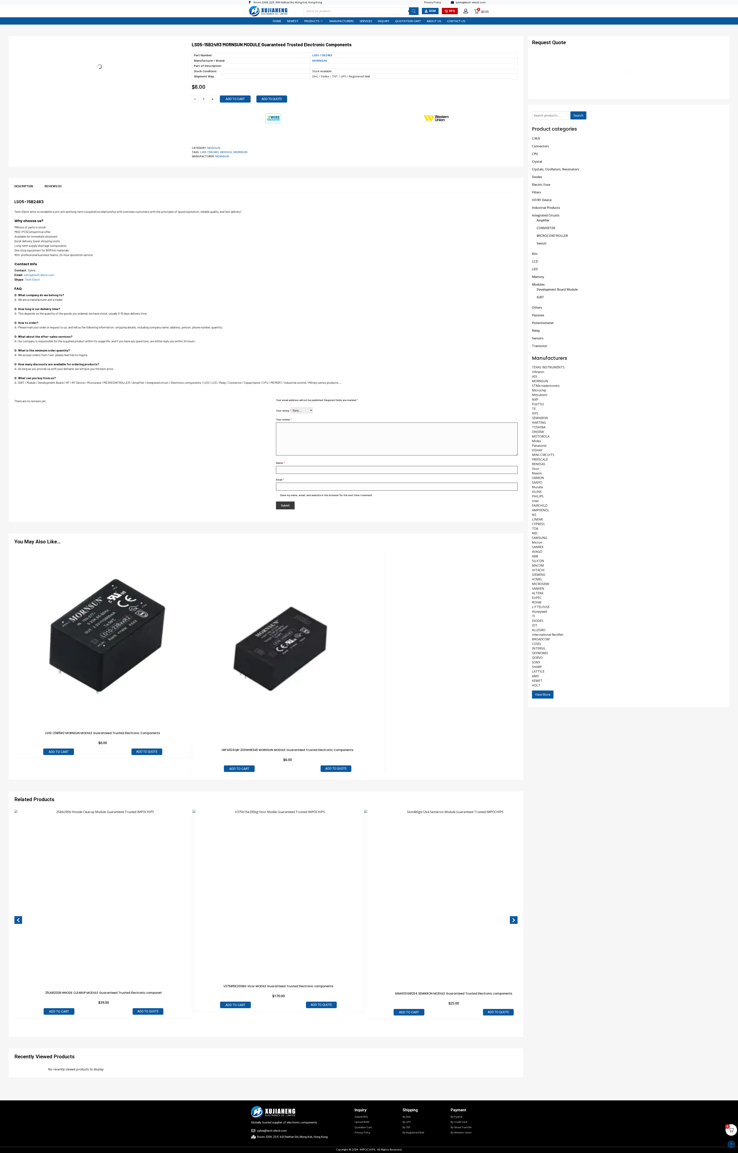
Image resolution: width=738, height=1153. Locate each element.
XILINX (537, 492)
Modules (213, 148)
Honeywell (539, 611)
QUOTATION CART (408, 21)
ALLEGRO (538, 630)
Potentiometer (543, 323)
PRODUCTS (311, 21)
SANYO (537, 482)
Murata (537, 487)
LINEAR (537, 519)
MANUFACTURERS (341, 21)
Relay (536, 330)
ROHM (536, 602)
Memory (538, 277)
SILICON (538, 561)
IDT (534, 625)
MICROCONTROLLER (552, 236)
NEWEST (292, 21)
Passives (538, 315)
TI (533, 616)
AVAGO (537, 552)
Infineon (538, 372)
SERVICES (366, 21)
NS (534, 515)
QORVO (537, 658)
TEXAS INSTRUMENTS (548, 367)
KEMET (537, 681)
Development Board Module (557, 289)
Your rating (283, 410)
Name (280, 462)
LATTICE (538, 671)
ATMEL (537, 579)
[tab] (29, 188)
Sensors (538, 338)
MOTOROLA (540, 436)
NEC (535, 533)
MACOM (538, 565)
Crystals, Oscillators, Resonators (555, 169)
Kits (535, 254)
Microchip (539, 390)
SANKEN (538, 588)
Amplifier (543, 220)
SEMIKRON (540, 418)
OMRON (538, 478)
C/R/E (536, 138)
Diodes (537, 177)
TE (534, 409)
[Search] (414, 11)
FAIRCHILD (540, 505)
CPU (535, 154)
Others (537, 307)
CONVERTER (546, 228)
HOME (277, 21)
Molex (536, 441)
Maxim (537, 473)
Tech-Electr (32, 279)
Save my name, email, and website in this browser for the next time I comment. (326, 495)
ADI (534, 376)
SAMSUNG (539, 538)
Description (23, 186)
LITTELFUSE (541, 607)
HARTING (539, 422)
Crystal (537, 161)
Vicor (535, 469)
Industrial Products (546, 208)
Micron (537, 542)
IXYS (535, 413)
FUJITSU (538, 404)
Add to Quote (146, 751)
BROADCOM (541, 639)
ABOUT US (434, 21)
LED (535, 269)
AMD (535, 676)
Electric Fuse (541, 184)
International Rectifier (547, 634)
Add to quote (272, 99)
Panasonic (539, 445)
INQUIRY (383, 21)
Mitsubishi (539, 395)
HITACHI (538, 570)
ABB (535, 556)
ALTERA (537, 593)
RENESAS (538, 464)
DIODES (537, 621)
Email (280, 479)
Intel (535, 501)
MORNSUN (319, 60)
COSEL (536, 644)
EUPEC (537, 598)
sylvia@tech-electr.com (39, 275)
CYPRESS (538, 524)
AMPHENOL (540, 510)
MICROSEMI (540, 584)
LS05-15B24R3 (209, 152)
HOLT (536, 685)
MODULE (226, 152)
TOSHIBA (538, 427)
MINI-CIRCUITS (543, 455)
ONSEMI (538, 432)
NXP (535, 399)
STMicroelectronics (546, 386)
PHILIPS (538, 496)
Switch (541, 243)
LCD (535, 261)
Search (578, 115)
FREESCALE (540, 459)
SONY (536, 662)
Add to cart (235, 99)
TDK (535, 528)
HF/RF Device (542, 200)
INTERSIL (539, 648)
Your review (284, 419)
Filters (536, 192)
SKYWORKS (540, 653)
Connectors (540, 146)
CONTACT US (456, 21)
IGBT (540, 297)
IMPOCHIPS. (368, 1149)
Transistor (539, 346)
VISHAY (537, 450)
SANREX (538, 547)
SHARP (537, 667)
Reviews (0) (53, 186)
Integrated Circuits (545, 215)
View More (542, 694)
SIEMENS (538, 575)
